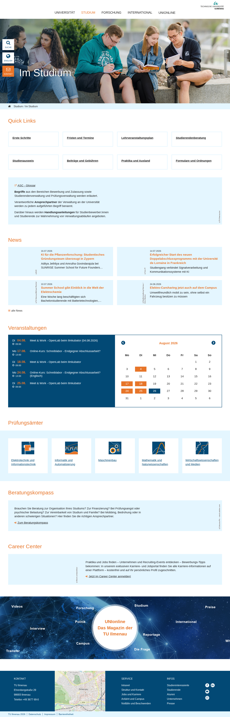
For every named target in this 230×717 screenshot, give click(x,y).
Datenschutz (35, 714)
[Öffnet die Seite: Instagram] (208, 698)
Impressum (49, 714)
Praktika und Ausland (135, 160)
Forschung (111, 12)
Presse (171, 703)
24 (127, 390)
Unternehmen (174, 699)
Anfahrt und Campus (132, 699)
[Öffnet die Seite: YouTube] (208, 692)
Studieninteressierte (178, 685)
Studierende (174, 690)
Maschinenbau (107, 460)
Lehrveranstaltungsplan (137, 137)
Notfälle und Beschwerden (136, 703)
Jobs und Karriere (131, 694)
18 (140, 383)
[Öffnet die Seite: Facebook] (208, 685)
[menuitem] (136, 685)
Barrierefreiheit (66, 714)
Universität (65, 12)
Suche (8, 47)
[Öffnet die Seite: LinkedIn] (213, 685)
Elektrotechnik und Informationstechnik (23, 462)
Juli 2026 (123, 343)
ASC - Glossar (27, 185)
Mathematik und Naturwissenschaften (155, 462)
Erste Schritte (22, 137)
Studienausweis (23, 160)
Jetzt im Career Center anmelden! (110, 576)
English (8, 61)
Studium (88, 12)
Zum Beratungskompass (33, 522)
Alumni (171, 694)
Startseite (9, 106)
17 (127, 383)
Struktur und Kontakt (132, 690)
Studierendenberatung (191, 137)
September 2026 (213, 343)
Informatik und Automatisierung (65, 462)
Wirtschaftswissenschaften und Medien (202, 462)
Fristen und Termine (80, 137)
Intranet (125, 685)
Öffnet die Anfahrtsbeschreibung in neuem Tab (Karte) (78, 674)
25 (140, 390)
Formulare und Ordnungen (194, 160)
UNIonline (166, 12)
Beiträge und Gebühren (82, 160)
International (140, 12)
